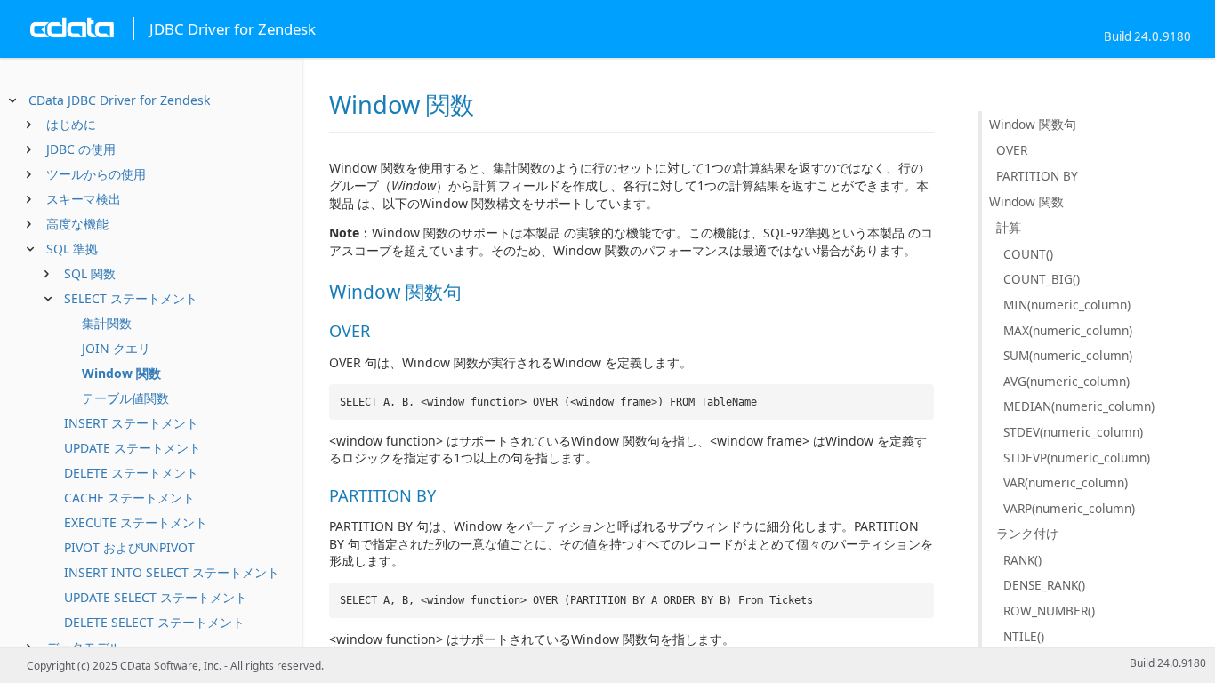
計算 (1008, 227)
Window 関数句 (1032, 124)
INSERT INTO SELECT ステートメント (171, 572)
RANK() (1022, 559)
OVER (1011, 149)
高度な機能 (77, 223)
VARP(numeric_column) (1069, 508)
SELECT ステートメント (130, 298)
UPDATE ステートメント (132, 447)
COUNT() (1028, 253)
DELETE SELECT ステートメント (154, 622)
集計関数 (107, 323)
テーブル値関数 (125, 398)
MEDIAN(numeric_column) (1079, 406)
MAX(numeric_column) (1067, 330)
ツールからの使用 (96, 173)
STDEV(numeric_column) (1073, 431)
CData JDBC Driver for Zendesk (119, 100)
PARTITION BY (1037, 175)
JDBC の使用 (81, 149)
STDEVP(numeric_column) (1076, 457)
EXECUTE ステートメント (135, 522)
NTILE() (1023, 636)
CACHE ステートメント (129, 497)
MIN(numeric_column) (1067, 304)
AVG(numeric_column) (1066, 381)
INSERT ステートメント (131, 422)
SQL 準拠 (72, 248)
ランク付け (1027, 533)
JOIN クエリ (116, 348)
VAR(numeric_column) (1065, 482)
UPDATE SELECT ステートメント (155, 597)
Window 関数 (121, 373)
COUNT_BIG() (1041, 278)
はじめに (71, 124)
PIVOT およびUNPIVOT (129, 547)
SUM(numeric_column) (1067, 355)
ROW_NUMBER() (1049, 610)
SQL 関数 (90, 273)
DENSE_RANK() (1044, 584)
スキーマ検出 (83, 198)
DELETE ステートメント (131, 472)
